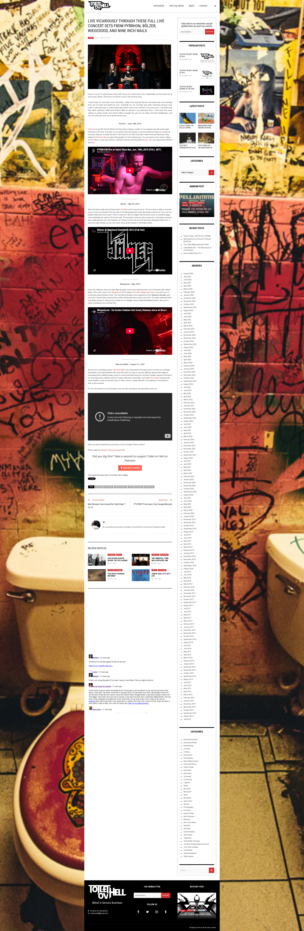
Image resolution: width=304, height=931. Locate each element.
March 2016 (188, 658)
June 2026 (188, 280)
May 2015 (187, 688)
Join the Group (176, 6)
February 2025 (189, 329)
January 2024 (189, 369)
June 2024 (188, 353)
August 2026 (188, 273)
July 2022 (187, 424)
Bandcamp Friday (190, 743)
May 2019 (187, 541)
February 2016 (189, 661)
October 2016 (189, 636)
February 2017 (189, 624)
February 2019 (189, 550)
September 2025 (190, 307)
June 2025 (188, 317)
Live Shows (188, 779)
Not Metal (187, 798)
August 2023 (188, 384)
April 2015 (187, 691)
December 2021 (190, 446)
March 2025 (188, 326)
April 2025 (187, 323)
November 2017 (190, 596)
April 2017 (187, 618)
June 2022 (188, 427)
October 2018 (189, 562)
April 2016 (187, 655)
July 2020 (187, 498)
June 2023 (188, 390)
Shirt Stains (188, 835)
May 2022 (187, 430)
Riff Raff (187, 826)
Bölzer (125, 209)
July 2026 (187, 277)
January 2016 (189, 664)
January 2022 (189, 443)
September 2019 (190, 529)
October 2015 (189, 673)
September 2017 (190, 602)
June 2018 (188, 575)
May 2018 (187, 578)
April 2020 (187, 507)
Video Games (189, 856)
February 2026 (189, 292)
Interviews (187, 773)
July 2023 (187, 387)
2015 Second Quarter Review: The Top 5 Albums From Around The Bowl (118, 560)
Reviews (185, 205)
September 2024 (190, 344)
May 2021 (187, 467)
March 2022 (188, 436)
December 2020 (190, 483)
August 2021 (188, 458)
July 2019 (187, 535)
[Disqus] (130, 622)
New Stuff (155, 554)
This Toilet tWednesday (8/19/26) (196, 245)
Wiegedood (116, 292)
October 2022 (189, 415)
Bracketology (188, 746)
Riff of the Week (190, 822)
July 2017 (187, 609)
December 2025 (190, 298)
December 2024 (190, 335)
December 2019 (190, 519)
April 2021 (187, 470)
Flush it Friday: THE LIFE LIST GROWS (197, 236)
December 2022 (190, 409)
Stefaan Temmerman (109, 450)
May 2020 (187, 504)
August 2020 (188, 495)
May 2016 (187, 652)
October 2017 (189, 599)
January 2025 (189, 332)
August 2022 (188, 421)
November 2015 (190, 670)
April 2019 (187, 544)
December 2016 (190, 630)
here (91, 140)
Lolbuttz (187, 783)
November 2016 (190, 633)
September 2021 (190, 455)
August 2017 (188, 605)
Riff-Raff (187, 829)
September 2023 (190, 381)
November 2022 (190, 412)
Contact (204, 6)
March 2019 (188, 547)
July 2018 (187, 572)
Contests (187, 749)
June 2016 (188, 649)
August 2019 (188, 532)
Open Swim (164, 554)
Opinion (200, 203)
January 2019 (189, 553)
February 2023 (189, 403)
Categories (158, 6)
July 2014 (187, 719)
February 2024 (189, 366)
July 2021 (187, 461)
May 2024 (187, 356)
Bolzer (98, 487)
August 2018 (188, 569)
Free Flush (187, 770)
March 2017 (188, 621)
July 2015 (187, 682)
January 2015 (189, 701)
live (160, 132)
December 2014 (190, 704)
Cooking (187, 752)
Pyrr (130, 487)
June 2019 (188, 538)
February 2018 (189, 587)
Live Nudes (108, 487)
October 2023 (189, 378)
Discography (188, 758)
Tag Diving (187, 838)
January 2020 (189, 516)
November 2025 (190, 301)
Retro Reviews (189, 816)
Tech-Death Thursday (115, 570)
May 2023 (187, 393)
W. (98, 38)
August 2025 (188, 310)
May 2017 (187, 615)
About (192, 6)
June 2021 (188, 464)
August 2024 (188, 347)
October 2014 (189, 710)
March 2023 (188, 400)
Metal (91, 38)
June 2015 (188, 685)
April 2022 (187, 433)
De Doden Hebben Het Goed (143, 292)
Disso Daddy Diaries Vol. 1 (193, 253)
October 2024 (189, 341)
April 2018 (187, 581)
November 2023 (190, 375)
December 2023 (190, 372)
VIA (122, 450)
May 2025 (187, 320)
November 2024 (190, 338)
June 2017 (188, 612)
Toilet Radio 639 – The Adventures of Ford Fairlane (205, 147)
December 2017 (190, 593)
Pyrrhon (91, 129)
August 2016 (188, 642)
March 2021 (188, 473)
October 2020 (189, 489)
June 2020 (188, 501)
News (186, 795)
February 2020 (189, 513)
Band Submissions (190, 739)
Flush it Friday (189, 767)
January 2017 (189, 627)
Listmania (112, 554)
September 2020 (190, 492)
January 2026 (189, 295)
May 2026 (187, 283)
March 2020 (188, 510)
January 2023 (189, 406)
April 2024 (187, 360)
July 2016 (187, 645)
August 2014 (188, 716)
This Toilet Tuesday (191, 847)
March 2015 (188, 695)
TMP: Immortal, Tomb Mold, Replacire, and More (160, 560)
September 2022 (190, 418)
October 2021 (189, 452)
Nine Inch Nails (119, 370)
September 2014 (190, 713)
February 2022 (189, 439)
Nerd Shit (187, 789)
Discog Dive (188, 755)
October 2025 (189, 304)
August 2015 (188, 679)
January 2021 (189, 479)
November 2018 (190, 559)
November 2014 (190, 707)
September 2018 (190, 566)
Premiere (187, 810)
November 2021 (190, 449)
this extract (155, 378)
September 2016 (190, 639)
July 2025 (187, 313)
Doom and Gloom (190, 764)
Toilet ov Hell (200, 927)
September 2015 (190, 676)
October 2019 (189, 526)
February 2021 (189, 476)
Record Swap (189, 813)
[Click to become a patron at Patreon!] (130, 468)
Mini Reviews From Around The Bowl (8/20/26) (205, 128)
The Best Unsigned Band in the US (196, 844)
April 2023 (187, 396)
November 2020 (190, 486)
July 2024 (187, 350)
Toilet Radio (188, 850)
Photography (188, 807)
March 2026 (188, 289)
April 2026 (187, 286)
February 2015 (189, 698)
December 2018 (190, 556)
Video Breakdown (190, 853)
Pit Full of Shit (101, 137)
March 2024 (188, 363)
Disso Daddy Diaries (191, 761)
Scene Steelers (189, 832)
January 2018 (189, 590)
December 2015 (190, 667)
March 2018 (188, 584)
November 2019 (190, 522)
